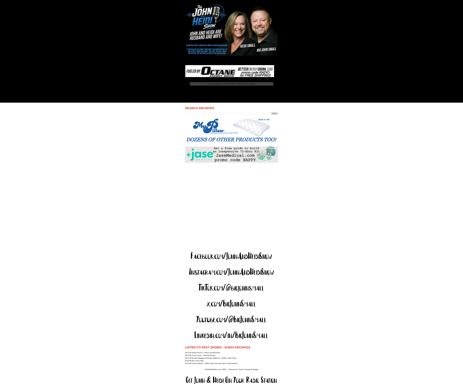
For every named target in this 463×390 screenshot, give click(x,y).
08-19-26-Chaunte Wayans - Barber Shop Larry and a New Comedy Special (211, 363)
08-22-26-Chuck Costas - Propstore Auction (200, 355)
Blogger (255, 369)
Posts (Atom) (236, 96)
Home (231, 90)
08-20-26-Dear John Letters (194, 361)
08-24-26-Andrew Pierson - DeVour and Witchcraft (202, 353)
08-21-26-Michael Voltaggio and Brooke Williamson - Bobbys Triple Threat (210, 358)
